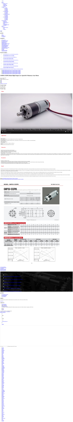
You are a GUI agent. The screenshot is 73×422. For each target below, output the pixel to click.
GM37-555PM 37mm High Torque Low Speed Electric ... (12, 285)
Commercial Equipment (6, 24)
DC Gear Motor (5, 7)
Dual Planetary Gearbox (5, 48)
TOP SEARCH (8, 311)
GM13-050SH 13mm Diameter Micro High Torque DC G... (12, 291)
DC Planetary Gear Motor (5, 40)
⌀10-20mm (6, 8)
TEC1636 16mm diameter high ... (8, 58)
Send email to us (2, 83)
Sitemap (1, 311)
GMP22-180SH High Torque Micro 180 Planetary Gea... (12, 276)
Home (2, 2)
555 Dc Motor (2, 268)
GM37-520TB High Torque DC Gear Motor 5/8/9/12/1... (12, 288)
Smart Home (4, 25)
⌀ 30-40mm (6, 12)
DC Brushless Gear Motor (5, 294)
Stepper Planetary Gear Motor (5, 44)
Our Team (4, 4)
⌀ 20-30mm (6, 18)
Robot (4, 23)
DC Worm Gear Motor (4, 41)
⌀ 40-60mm (6, 10)
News (4, 28)
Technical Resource (5, 27)
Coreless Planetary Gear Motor (5, 47)
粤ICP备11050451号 (3, 312)
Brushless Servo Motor (4, 50)
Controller (3, 49)
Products (3, 35)
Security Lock (5, 21)
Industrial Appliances (5, 22)
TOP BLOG (4, 311)
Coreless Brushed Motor (5, 45)
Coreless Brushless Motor (5, 46)
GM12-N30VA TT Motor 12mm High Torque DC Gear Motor (13, 279)
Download (5, 83)
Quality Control (5, 5)
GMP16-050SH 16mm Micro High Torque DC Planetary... (12, 282)
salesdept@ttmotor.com (4, 306)
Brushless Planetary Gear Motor (6, 43)
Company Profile (5, 3)
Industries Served (4, 20)
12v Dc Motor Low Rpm (3, 267)
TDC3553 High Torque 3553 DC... (8, 67)
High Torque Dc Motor (3, 269)
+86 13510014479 (4, 304)
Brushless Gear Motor (4, 42)
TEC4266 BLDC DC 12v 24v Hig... (8, 55)
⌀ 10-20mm (6, 17)
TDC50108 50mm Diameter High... (8, 61)
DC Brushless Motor (5, 11)
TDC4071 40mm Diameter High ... (8, 64)
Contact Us (3, 26)
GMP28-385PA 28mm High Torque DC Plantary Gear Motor (10, 178)
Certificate (4, 6)
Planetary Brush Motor (3, 270)
